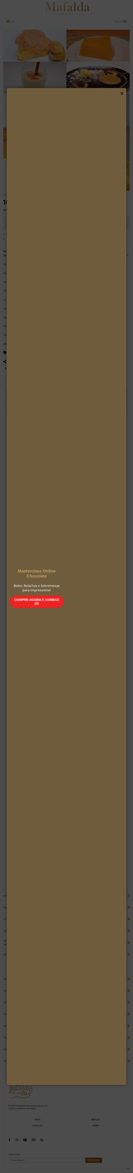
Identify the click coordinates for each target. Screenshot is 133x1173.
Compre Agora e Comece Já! (36, 601)
